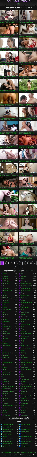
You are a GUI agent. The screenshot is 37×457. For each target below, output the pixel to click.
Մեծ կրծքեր (24, 357)
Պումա (4, 412)
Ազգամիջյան (25, 336)
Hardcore (23, 276)
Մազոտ (23, 305)
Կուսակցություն (26, 396)
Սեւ (3, 324)
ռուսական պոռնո (18, 1)
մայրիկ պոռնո (25, 424)
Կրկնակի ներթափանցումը (8, 391)
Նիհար (4, 336)
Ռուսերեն (24, 391)
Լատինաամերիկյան (8, 362)
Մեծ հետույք (25, 400)
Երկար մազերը (26, 369)
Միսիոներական (26, 288)
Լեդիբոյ (23, 353)
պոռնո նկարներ (26, 441)
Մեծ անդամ (6, 321)
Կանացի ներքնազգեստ (8, 329)
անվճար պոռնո (7, 429)
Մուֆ (22, 341)
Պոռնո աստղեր (7, 439)
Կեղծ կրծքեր (6, 415)
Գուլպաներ (24, 408)
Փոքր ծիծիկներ (26, 283)
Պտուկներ (5, 381)
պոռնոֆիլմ (6, 446)
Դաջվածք (24, 338)
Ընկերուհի (5, 317)
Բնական (5, 314)
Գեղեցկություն (7, 297)
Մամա (4, 341)
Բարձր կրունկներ (8, 386)
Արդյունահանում (26, 285)
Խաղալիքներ (6, 309)
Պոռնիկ (4, 307)
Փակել (23, 350)
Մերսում (23, 412)
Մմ (3, 350)
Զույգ (22, 326)
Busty (22, 273)
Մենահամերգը (25, 324)
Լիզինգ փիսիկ (25, 295)
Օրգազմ (5, 393)
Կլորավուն (5, 384)
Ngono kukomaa (6, 431)
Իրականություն (7, 372)
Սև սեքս (23, 434)
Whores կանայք (25, 348)
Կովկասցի (5, 355)
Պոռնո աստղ (6, 326)
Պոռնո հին (24, 443)
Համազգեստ (6, 408)
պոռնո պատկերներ (27, 439)
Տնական (23, 314)
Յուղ (3, 400)
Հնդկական (24, 360)
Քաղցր (23, 329)
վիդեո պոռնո (25, 431)
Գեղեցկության (7, 290)
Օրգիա (23, 405)
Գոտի (22, 372)
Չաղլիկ (23, 381)
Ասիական (24, 297)
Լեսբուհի (5, 343)
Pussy (22, 278)
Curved (4, 360)
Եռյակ (23, 300)
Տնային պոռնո (7, 434)
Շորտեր (23, 410)
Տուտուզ (5, 278)
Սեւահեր (5, 338)
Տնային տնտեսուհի (27, 362)
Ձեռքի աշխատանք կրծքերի (8, 405)
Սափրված (5, 288)
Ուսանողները (6, 345)
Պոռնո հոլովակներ (8, 424)
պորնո (4, 436)
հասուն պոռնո (25, 427)
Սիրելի (4, 295)
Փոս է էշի (5, 403)
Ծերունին (24, 398)
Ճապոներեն (25, 312)
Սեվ (22, 343)
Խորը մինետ (25, 307)
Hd (3, 348)
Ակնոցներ (5, 398)
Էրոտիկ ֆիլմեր (7, 427)
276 (16, 267)
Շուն (3, 285)
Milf (22, 374)
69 (3, 376)
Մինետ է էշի (25, 345)
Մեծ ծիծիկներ (6, 281)
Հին (3, 365)
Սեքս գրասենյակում (27, 384)
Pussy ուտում (25, 379)
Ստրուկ (4, 369)
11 (35, 263)
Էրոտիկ (23, 365)
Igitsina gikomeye (25, 429)
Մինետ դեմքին (7, 388)
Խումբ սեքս (6, 357)
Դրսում (4, 331)
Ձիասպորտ (24, 281)
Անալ (22, 309)
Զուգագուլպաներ (26, 302)
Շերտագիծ (6, 333)
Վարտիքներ (25, 317)
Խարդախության (26, 386)
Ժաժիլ (23, 321)
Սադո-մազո (24, 367)
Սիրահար (5, 300)
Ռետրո (4, 367)
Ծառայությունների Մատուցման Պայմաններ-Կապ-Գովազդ (18, 452)
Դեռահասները (25, 290)
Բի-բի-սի (23, 331)
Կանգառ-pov (25, 319)
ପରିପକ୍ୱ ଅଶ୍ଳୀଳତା (25, 446)
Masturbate (5, 302)
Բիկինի (4, 410)
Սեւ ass (23, 393)
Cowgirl (23, 293)
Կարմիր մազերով (26, 333)
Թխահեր (5, 276)
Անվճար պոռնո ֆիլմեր (8, 441)
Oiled (22, 376)
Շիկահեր (5, 283)
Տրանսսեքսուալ (7, 353)
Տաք (3, 312)
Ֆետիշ (4, 379)
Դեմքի (23, 355)
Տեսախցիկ (24, 403)
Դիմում (4, 319)
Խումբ (4, 396)
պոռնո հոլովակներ (8, 443)
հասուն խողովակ (26, 436)
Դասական (24, 415)
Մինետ (4, 273)
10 (31, 263)
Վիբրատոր (6, 374)
